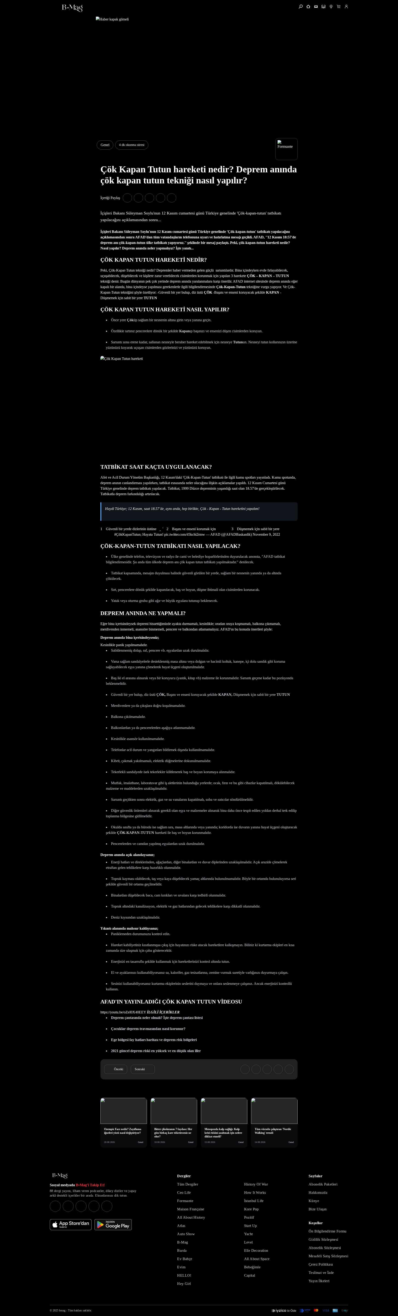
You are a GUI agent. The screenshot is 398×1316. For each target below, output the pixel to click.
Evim (181, 1267)
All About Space (257, 1259)
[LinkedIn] (94, 1206)
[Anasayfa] (308, 7)
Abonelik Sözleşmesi (325, 1248)
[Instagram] (55, 1206)
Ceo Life (184, 1193)
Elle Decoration (256, 1250)
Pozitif (249, 1217)
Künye (314, 1201)
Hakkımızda (318, 1193)
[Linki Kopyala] (289, 1069)
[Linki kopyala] (171, 197)
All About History (191, 1217)
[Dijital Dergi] (323, 7)
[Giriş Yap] (346, 7)
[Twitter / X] (81, 1206)
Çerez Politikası (321, 1264)
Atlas (181, 1226)
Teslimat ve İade (321, 1273)
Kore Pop (251, 1209)
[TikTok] (106, 1206)
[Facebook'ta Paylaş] (127, 197)
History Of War (256, 1184)
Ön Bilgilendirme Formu (328, 1231)
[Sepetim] (339, 7)
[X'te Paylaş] (138, 197)
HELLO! (184, 1275)
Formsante (185, 1201)
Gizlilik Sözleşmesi (323, 1239)
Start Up (250, 1226)
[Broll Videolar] (331, 7)
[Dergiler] (316, 7)
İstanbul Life (254, 1201)
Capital (249, 1275)
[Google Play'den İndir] (113, 1224)
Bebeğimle (252, 1267)
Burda (182, 1250)
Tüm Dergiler (187, 1184)
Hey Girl (184, 1284)
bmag (62, 1310)
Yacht (248, 1234)
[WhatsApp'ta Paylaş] (149, 197)
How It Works (255, 1193)
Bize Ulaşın (318, 1209)
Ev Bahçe (184, 1259)
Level (248, 1242)
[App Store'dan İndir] (71, 1224)
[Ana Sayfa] (60, 1176)
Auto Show (186, 1234)
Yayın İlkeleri (319, 1281)
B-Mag (182, 1242)
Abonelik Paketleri (323, 1184)
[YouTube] (68, 1206)
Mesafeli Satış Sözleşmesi (328, 1256)
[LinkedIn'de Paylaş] (160, 197)
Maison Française (190, 1209)
